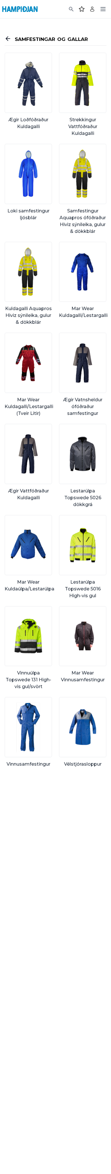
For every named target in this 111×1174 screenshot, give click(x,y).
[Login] (92, 9)
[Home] (20, 9)
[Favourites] (82, 9)
